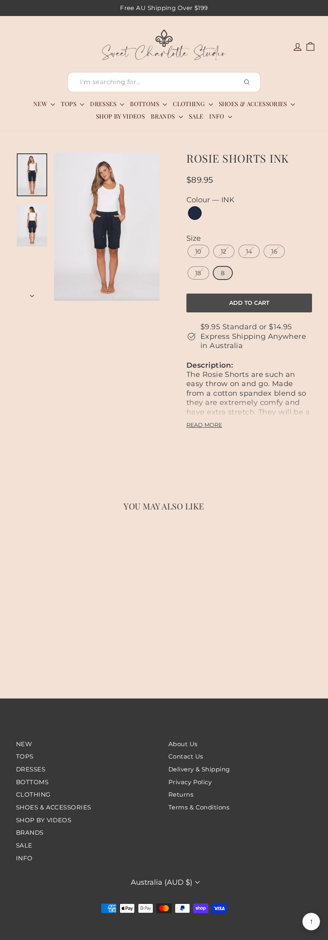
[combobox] (164, 82)
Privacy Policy (190, 782)
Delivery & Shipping (199, 769)
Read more (204, 425)
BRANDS (164, 116)
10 (198, 251)
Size (193, 238)
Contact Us (185, 756)
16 (274, 251)
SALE (196, 116)
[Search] (246, 82)
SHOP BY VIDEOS (120, 116)
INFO (217, 116)
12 (224, 251)
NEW (41, 104)
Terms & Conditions (198, 807)
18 (198, 273)
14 (249, 251)
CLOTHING (189, 104)
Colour (210, 199)
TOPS (69, 104)
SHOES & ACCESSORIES (254, 104)
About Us (183, 744)
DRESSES (104, 104)
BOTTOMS (145, 104)
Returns (180, 794)
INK (195, 213)
